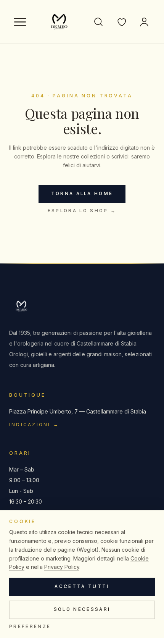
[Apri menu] (20, 21)
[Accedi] (144, 21)
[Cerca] (98, 21)
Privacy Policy (61, 567)
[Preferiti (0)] (121, 21)
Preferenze (30, 626)
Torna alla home (82, 193)
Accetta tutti (82, 586)
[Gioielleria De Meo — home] (59, 22)
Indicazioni (34, 424)
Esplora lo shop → (82, 210)
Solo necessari (82, 609)
